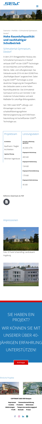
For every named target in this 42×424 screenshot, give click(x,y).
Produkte (20, 405)
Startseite (6, 31)
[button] (1, 388)
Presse (28, 410)
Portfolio (15, 31)
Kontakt (21, 410)
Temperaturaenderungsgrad (27, 407)
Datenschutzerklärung (26, 402)
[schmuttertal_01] (21, 228)
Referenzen (29, 405)
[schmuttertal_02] (21, 263)
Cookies (11, 405)
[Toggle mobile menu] (37, 6)
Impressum (12, 402)
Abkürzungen (10, 407)
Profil (13, 410)
